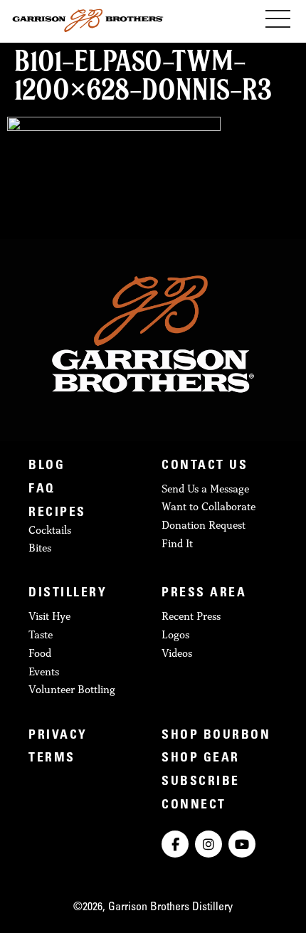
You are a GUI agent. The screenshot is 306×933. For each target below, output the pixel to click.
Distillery (67, 593)
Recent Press (191, 616)
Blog (46, 466)
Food (39, 653)
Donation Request (204, 525)
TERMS (51, 758)
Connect (194, 805)
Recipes (57, 513)
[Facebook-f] (175, 844)
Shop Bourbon (216, 735)
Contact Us (205, 466)
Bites (39, 547)
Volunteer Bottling (71, 689)
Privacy (58, 735)
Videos (177, 653)
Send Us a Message (205, 488)
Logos (175, 634)
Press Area (204, 593)
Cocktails (49, 530)
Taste (40, 634)
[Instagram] (208, 844)
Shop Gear (201, 758)
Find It (177, 543)
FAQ (42, 489)
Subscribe (201, 782)
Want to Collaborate (208, 506)
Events (43, 671)
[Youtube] (241, 844)
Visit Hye (49, 616)
